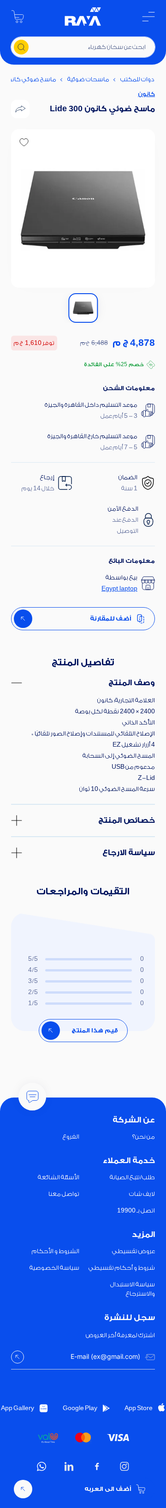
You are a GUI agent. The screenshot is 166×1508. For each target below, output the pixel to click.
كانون (146, 93)
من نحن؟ (143, 1136)
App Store (139, 1408)
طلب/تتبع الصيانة (132, 1177)
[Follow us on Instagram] (124, 1466)
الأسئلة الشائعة (58, 1177)
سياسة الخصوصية (54, 1267)
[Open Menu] (148, 16)
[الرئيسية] (83, 16)
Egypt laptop (119, 588)
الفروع (71, 1136)
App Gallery (17, 1408)
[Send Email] (17, 1357)
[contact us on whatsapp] (41, 1466)
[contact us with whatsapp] (32, 1096)
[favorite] (24, 142)
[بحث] (21, 47)
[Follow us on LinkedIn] (69, 1466)
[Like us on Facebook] (96, 1466)
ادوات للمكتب (138, 79)
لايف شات (142, 1193)
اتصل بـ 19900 (136, 1210)
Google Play (80, 1408)
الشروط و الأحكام (55, 1251)
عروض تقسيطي (133, 1251)
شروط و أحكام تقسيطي (122, 1267)
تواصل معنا (63, 1193)
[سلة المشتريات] (17, 16)
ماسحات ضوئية (88, 79)
